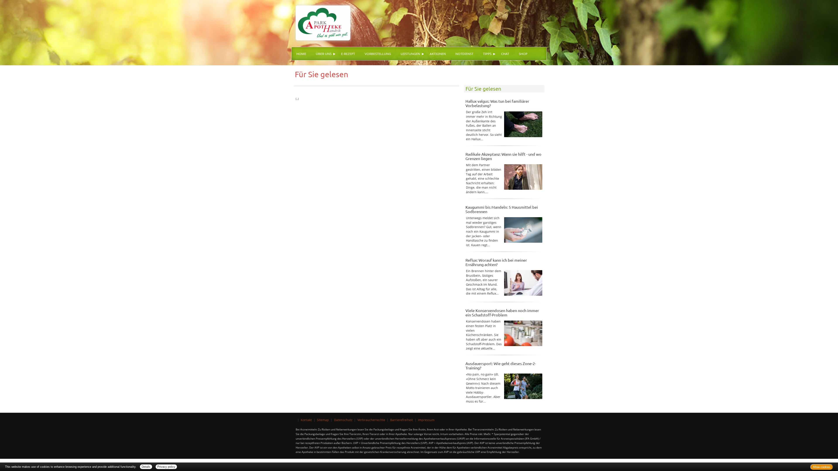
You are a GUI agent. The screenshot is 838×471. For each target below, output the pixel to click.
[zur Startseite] (320, 20)
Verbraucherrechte (371, 420)
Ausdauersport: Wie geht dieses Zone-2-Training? (500, 365)
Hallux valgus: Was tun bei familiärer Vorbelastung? (497, 103)
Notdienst (464, 53)
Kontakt (306, 420)
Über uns (323, 53)
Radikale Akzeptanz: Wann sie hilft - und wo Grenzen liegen (503, 156)
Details (146, 466)
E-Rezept (348, 53)
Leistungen (410, 53)
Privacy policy (166, 466)
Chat (505, 53)
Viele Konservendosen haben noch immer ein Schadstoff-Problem (502, 312)
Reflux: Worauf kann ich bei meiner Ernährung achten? (496, 262)
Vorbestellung (378, 53)
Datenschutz (343, 420)
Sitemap (323, 420)
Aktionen (438, 53)
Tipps (487, 53)
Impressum (426, 420)
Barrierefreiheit (401, 420)
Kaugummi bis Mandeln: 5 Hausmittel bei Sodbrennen (501, 209)
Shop (523, 53)
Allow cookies (821, 467)
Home (301, 53)
